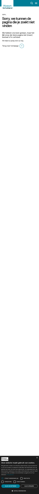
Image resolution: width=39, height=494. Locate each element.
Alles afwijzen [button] (29, 486)
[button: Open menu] (36, 3)
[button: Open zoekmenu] (32, 3)
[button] (19, 491)
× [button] (37, 457)
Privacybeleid (10, 474)
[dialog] (19, 475)
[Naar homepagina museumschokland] (7, 6)
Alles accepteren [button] (10, 486)
